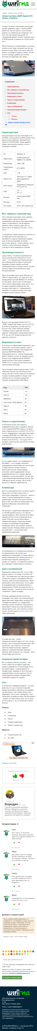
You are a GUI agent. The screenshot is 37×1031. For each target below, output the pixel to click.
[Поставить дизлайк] (22, 775)
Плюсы (14, 116)
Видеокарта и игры (14, 96)
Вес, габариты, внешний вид (18, 90)
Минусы (14, 119)
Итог (9, 113)
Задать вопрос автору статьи (19, 122)
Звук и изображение (14, 106)
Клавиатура (11, 103)
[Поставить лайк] (15, 775)
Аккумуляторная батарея (16, 109)
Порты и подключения (16, 100)
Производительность (15, 93)
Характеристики (13, 86)
